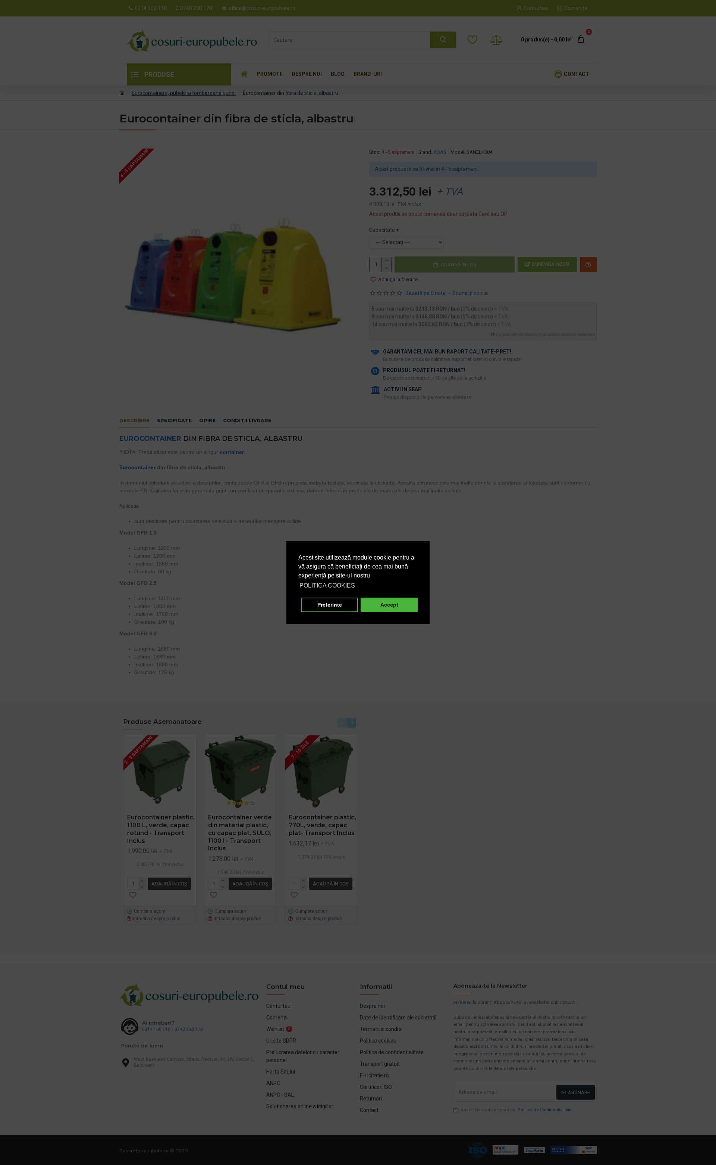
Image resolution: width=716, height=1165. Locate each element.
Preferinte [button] (329, 605)
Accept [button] (389, 605)
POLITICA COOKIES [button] (327, 585)
